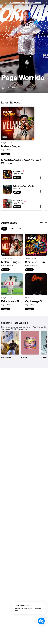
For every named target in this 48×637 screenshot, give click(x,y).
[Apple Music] (5, 154)
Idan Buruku (18, 200)
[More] (40, 177)
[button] (46, 2)
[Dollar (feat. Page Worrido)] (21, 189)
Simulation (17, 171)
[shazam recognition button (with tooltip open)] (41, 621)
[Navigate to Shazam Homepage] (8, 9)
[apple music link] (12, 88)
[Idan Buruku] (21, 203)
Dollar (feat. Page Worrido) (24, 186)
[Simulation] (21, 174)
